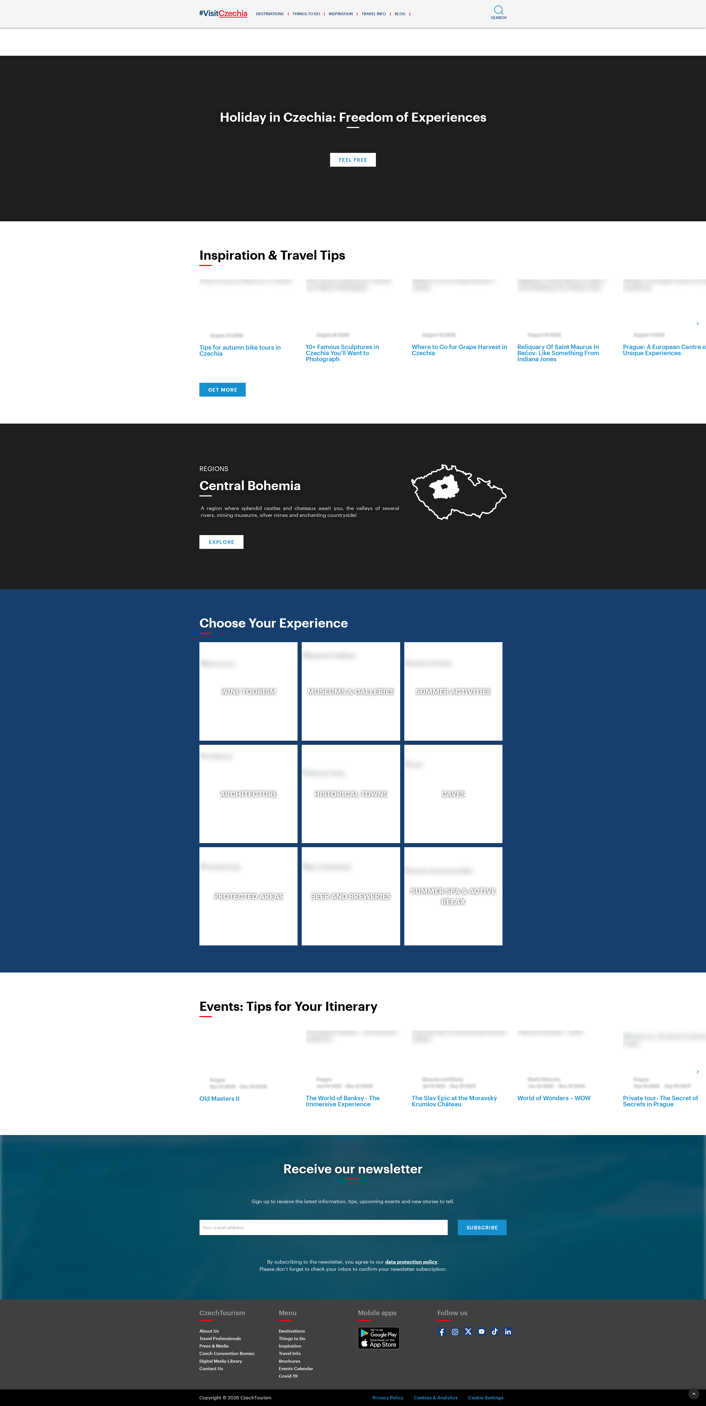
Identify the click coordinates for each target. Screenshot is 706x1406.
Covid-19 (288, 1375)
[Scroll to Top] (693, 1393)
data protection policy (411, 1262)
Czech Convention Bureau (227, 1353)
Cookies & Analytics (436, 1397)
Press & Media (214, 1345)
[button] (499, 13)
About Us (209, 1330)
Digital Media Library (220, 1361)
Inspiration (341, 13)
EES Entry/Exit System (326, 46)
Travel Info (374, 13)
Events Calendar (296, 1368)
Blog (400, 13)
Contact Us (211, 1368)
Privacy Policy (388, 1397)
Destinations (270, 13)
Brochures (289, 1361)
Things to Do (306, 13)
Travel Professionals (220, 1338)
